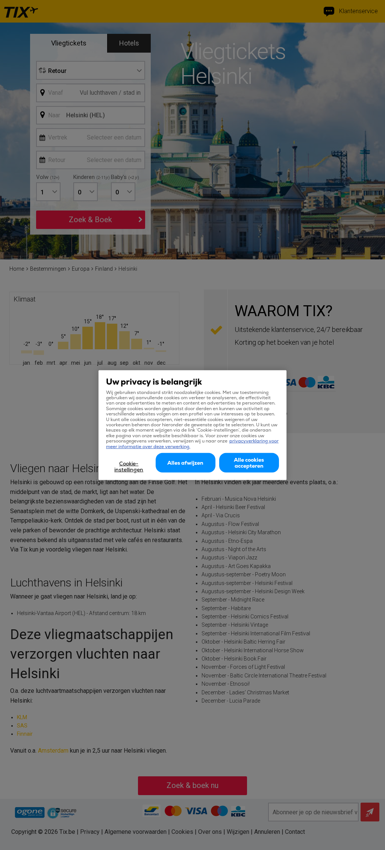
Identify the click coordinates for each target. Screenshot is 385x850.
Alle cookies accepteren (249, 462)
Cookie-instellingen (128, 467)
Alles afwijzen (185, 462)
